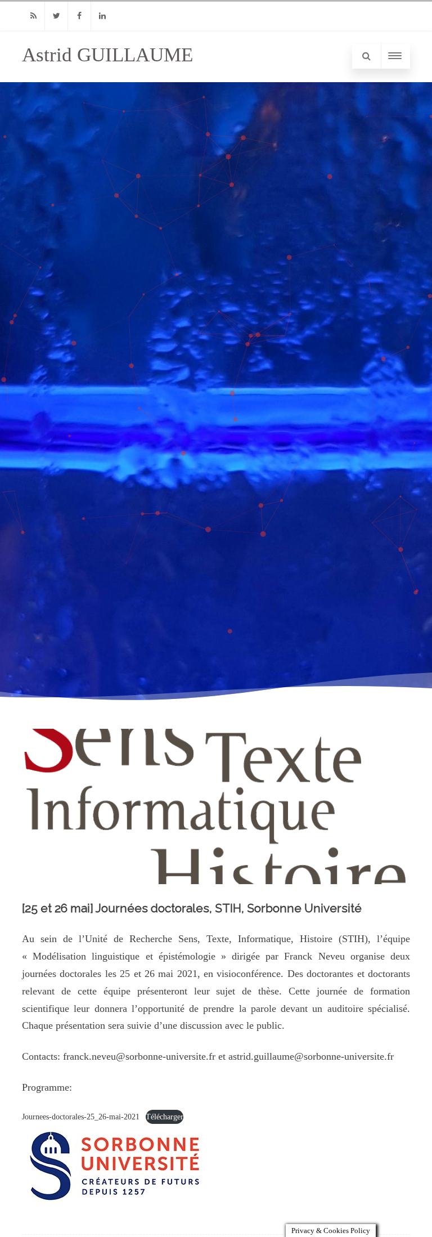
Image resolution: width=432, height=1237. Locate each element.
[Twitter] (56, 16)
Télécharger (164, 1116)
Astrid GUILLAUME (107, 55)
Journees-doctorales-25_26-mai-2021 (81, 1116)
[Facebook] (79, 16)
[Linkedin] (102, 16)
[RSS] (33, 16)
